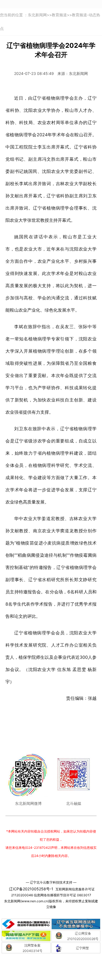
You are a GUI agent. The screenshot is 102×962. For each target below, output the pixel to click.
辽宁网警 (82, 948)
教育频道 (59, 14)
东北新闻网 (37, 14)
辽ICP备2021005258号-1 (31, 889)
